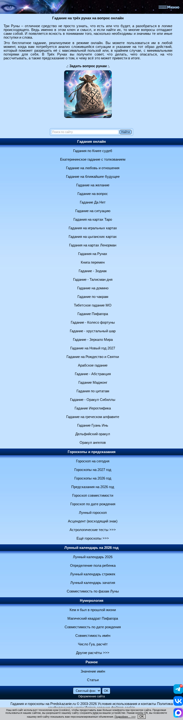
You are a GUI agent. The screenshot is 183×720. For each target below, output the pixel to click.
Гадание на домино (92, 288)
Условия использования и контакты (127, 704)
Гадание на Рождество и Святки (92, 357)
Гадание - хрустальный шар (93, 331)
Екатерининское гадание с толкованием (92, 159)
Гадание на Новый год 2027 (92, 348)
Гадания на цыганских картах (93, 237)
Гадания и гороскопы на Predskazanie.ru (43, 704)
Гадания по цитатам (92, 391)
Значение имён (93, 671)
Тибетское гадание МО (93, 305)
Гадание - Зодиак (93, 271)
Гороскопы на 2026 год (92, 478)
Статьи (93, 680)
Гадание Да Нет (93, 202)
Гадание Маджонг (92, 382)
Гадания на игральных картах (93, 228)
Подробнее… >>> (125, 716)
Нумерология (91, 601)
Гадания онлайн (91, 141)
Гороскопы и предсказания (92, 452)
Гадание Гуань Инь (92, 425)
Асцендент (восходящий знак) (92, 521)
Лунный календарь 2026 (92, 557)
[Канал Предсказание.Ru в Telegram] (178, 692)
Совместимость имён (92, 636)
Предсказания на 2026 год (92, 487)
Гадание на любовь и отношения (92, 168)
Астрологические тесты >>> (93, 530)
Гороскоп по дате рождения (92, 504)
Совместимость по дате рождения (93, 627)
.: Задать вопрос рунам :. (88, 66)
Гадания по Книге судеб (92, 151)
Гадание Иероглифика (93, 408)
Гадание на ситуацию (92, 211)
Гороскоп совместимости (92, 495)
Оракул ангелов (93, 442)
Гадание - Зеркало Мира (93, 340)
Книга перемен (93, 262)
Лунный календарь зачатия (92, 583)
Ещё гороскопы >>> (92, 538)
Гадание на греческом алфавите (92, 417)
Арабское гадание (92, 365)
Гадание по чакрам (92, 297)
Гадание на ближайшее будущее (93, 177)
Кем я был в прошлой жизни (93, 610)
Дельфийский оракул (92, 434)
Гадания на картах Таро (92, 219)
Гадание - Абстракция (93, 374)
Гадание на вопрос (92, 194)
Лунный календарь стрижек (92, 574)
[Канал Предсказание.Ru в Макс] (178, 716)
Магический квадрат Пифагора (92, 618)
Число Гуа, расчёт (93, 644)
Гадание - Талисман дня (92, 279)
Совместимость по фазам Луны (93, 591)
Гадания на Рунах (92, 254)
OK (141, 716)
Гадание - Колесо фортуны (93, 322)
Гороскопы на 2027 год (92, 470)
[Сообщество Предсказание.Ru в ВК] (178, 704)
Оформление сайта (91, 696)
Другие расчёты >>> (92, 653)
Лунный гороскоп (93, 513)
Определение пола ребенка (93, 565)
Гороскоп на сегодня (92, 461)
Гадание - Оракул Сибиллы (92, 400)
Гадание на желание (92, 185)
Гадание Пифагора (92, 314)
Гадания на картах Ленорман (92, 245)
